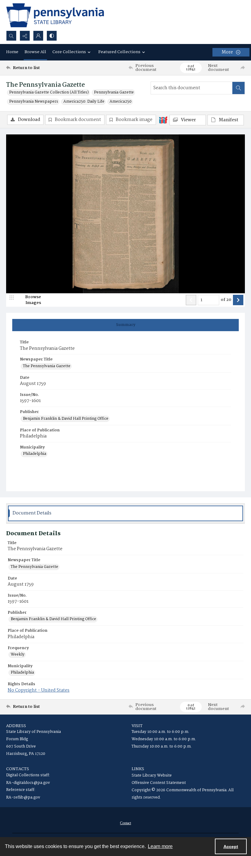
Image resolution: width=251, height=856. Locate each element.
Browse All (35, 52)
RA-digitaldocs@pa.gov (28, 783)
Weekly (17, 655)
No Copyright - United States (38, 690)
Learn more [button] (160, 846)
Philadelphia (34, 454)
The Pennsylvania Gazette (46, 366)
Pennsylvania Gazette (114, 93)
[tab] (125, 325)
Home (12, 52)
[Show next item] (238, 300)
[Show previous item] (191, 300)
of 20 (226, 300)
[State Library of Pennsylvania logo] (55, 15)
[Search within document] (238, 88)
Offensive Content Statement (159, 783)
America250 (121, 102)
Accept (230, 846)
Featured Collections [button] (119, 52)
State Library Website (152, 775)
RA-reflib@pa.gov (23, 797)
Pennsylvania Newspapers (33, 102)
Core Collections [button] (69, 52)
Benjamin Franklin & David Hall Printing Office (65, 419)
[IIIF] (163, 120)
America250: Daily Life (83, 102)
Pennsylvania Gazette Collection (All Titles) (49, 93)
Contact (125, 823)
